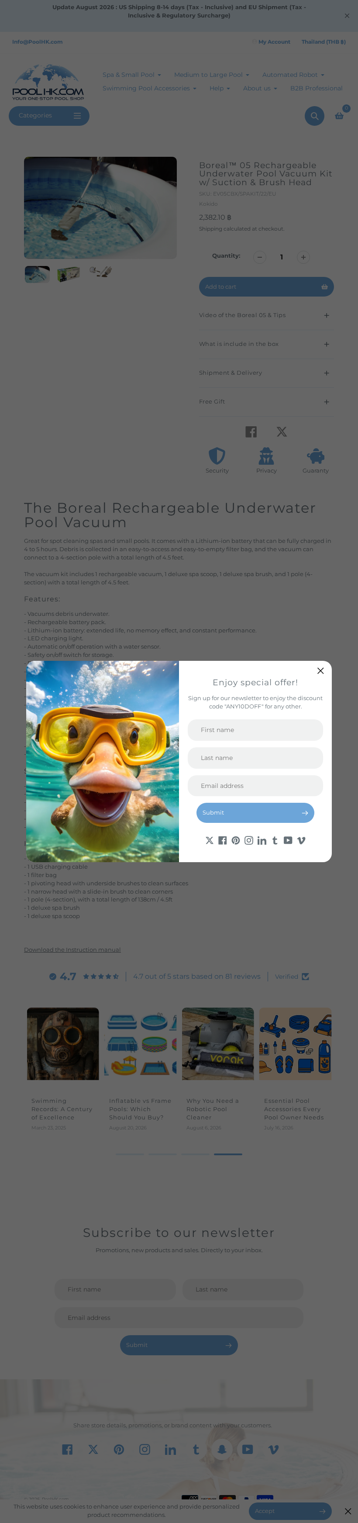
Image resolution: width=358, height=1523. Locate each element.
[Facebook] (222, 839)
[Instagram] (248, 839)
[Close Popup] (320, 670)
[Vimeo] (301, 839)
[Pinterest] (235, 839)
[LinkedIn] (262, 839)
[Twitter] (209, 839)
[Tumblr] (275, 839)
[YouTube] (288, 839)
